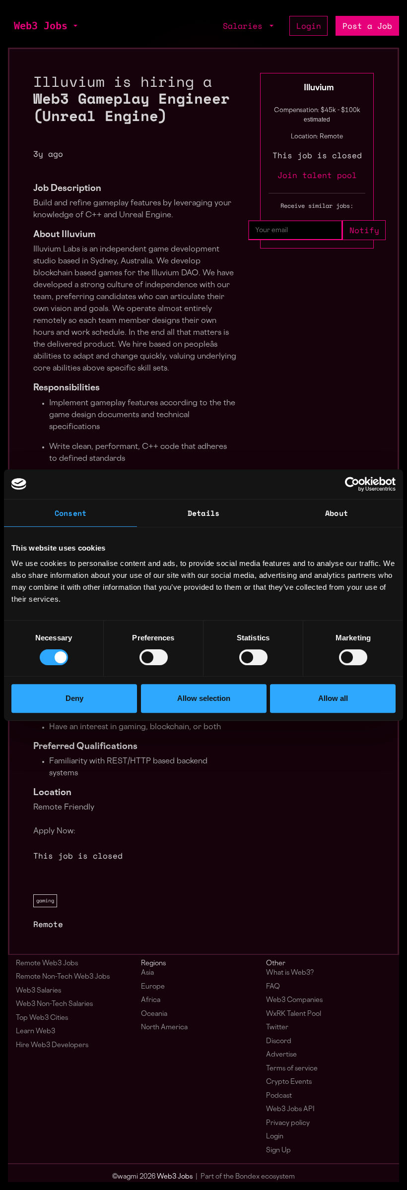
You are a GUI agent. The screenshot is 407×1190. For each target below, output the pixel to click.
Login (308, 26)
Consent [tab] (70, 512)
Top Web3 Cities (42, 1018)
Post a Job (367, 26)
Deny (74, 698)
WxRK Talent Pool (293, 1014)
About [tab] (336, 512)
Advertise (281, 1055)
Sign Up (278, 1150)
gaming (45, 900)
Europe (153, 987)
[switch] (153, 657)
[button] (74, 26)
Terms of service (292, 1068)
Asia (147, 973)
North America (164, 1027)
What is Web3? (290, 973)
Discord (278, 1041)
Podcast (279, 1096)
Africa (150, 1000)
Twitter (277, 1027)
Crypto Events (289, 1082)
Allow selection (203, 698)
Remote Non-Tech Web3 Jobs (63, 977)
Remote (48, 924)
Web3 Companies (294, 1000)
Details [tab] (203, 512)
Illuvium (319, 88)
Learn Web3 (35, 1031)
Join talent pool (317, 175)
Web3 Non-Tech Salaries (54, 1004)
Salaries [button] (245, 26)
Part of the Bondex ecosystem (248, 1177)
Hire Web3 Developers (52, 1045)
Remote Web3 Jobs (47, 963)
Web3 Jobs (41, 26)
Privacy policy (288, 1123)
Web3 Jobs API (290, 1109)
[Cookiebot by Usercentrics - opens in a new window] (352, 484)
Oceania (154, 1014)
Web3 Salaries (38, 991)
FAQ (273, 987)
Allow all (333, 698)
